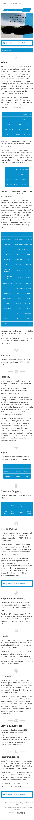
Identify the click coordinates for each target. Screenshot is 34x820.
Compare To (18, 9)
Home (5, 9)
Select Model (11, 9)
